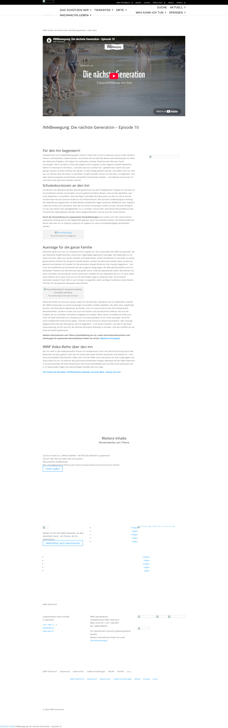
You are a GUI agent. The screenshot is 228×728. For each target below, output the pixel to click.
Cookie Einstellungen (96, 672)
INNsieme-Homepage (109, 338)
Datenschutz (78, 672)
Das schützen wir (74, 9)
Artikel (12, 726)
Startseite (4, 726)
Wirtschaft (158, 3)
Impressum (65, 672)
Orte (120, 9)
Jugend (147, 3)
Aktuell (176, 7)
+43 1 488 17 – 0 (50, 624)
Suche (155, 679)
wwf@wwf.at (48, 628)
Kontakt (120, 672)
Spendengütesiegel (98, 640)
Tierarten (102, 9)
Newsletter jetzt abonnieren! (63, 543)
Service (180, 3)
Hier (82, 372)
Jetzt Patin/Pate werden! (164, 232)
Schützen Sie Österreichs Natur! (164, 188)
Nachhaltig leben (74, 15)
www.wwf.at (48, 631)
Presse (171, 3)
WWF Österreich (123, 3)
